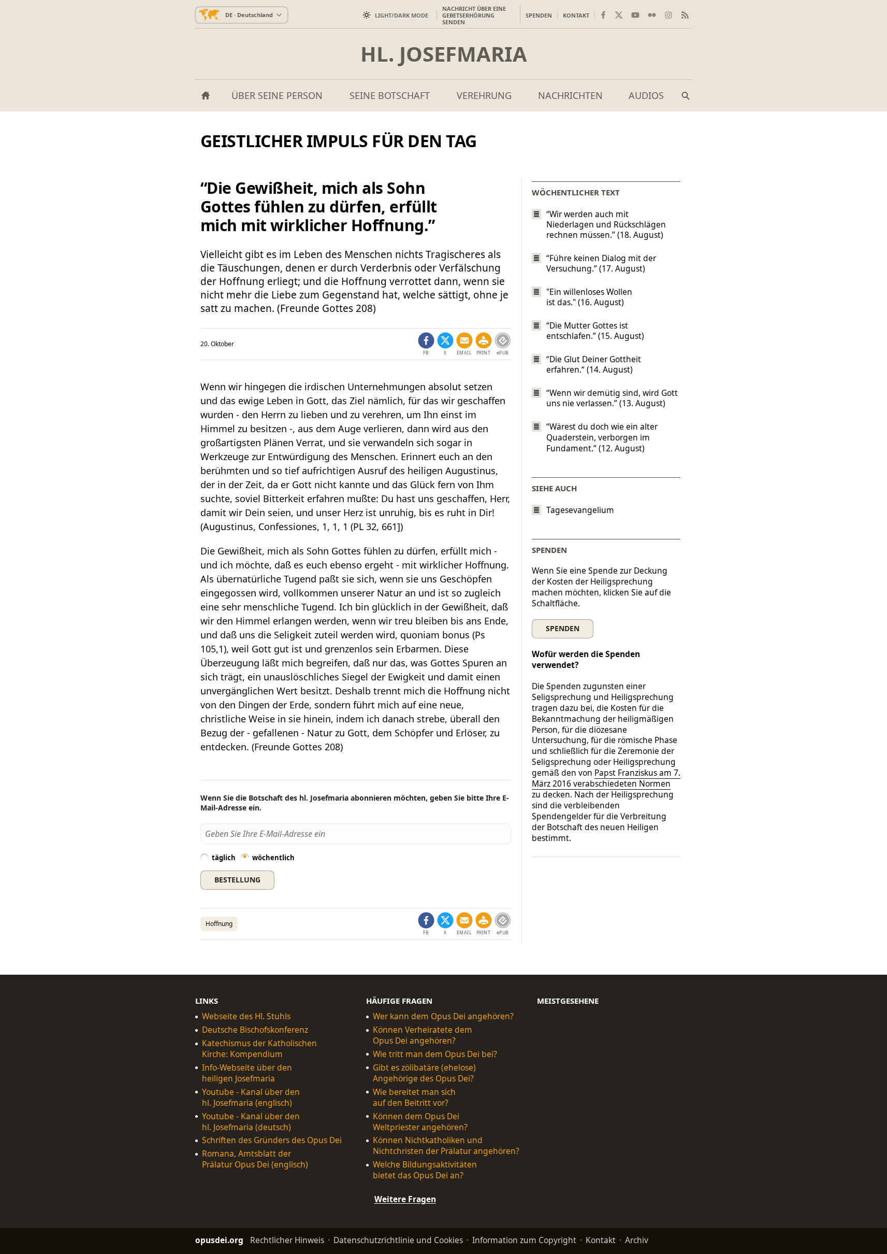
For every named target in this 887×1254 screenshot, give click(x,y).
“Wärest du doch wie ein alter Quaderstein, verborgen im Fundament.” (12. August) (602, 437)
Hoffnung (219, 923)
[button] (483, 344)
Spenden (539, 15)
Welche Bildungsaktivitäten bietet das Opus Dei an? (425, 1170)
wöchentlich (273, 857)
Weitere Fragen (405, 1199)
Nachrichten (570, 95)
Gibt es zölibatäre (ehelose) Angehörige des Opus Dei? (424, 1073)
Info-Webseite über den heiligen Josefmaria (247, 1073)
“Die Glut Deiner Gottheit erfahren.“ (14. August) (593, 364)
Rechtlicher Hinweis (287, 1240)
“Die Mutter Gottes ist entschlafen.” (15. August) (595, 330)
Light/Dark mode (401, 15)
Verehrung (484, 95)
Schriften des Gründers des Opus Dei (272, 1140)
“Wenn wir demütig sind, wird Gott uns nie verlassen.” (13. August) (612, 398)
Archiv (636, 1240)
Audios (646, 95)
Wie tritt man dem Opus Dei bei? (435, 1054)
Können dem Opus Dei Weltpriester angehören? (420, 1121)
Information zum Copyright (524, 1240)
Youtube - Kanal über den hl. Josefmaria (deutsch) (251, 1121)
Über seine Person (277, 95)
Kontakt (576, 15)
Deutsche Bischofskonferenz (255, 1029)
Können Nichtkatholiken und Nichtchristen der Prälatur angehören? (446, 1146)
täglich (224, 857)
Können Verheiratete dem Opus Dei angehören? (422, 1035)
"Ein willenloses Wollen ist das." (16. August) (589, 297)
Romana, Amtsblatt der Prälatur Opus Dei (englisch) (255, 1159)
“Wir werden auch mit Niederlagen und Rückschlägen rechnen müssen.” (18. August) (606, 224)
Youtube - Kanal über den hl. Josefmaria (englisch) (251, 1097)
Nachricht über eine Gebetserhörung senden (474, 15)
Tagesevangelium (580, 510)
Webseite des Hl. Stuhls (246, 1016)
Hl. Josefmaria (443, 53)
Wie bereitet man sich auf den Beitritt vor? (414, 1097)
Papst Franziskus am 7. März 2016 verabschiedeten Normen (606, 778)
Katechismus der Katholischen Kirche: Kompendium (259, 1049)
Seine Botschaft (390, 95)
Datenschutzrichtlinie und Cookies (398, 1240)
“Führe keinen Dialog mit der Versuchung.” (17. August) (601, 263)
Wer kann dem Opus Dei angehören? (443, 1016)
